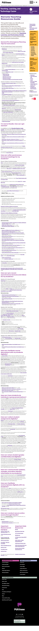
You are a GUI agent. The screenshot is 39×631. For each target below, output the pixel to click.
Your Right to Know (5, 583)
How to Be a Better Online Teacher (8, 88)
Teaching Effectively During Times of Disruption (10, 252)
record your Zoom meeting (19, 165)
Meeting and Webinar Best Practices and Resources (11, 230)
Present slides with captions (6, 315)
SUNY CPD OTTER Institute (8, 112)
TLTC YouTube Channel (19, 533)
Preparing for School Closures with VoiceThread (10, 296)
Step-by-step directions (20, 175)
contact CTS (20, 181)
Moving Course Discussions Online (8, 387)
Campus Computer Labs (5, 537)
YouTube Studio (20, 328)
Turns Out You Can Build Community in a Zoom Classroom (12, 247)
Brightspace (32, 75)
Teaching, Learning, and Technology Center (15, 5)
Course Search (22, 574)
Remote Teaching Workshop (10, 69)
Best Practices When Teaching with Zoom (9, 250)
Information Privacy (5, 585)
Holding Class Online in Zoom (7, 225)
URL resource (9, 168)
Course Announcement (20, 53)
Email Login (4, 579)
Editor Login (4, 581)
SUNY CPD (4, 108)
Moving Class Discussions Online (7, 390)
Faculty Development (33, 59)
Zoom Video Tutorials (11, 255)
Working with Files (6, 74)
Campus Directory (23, 568)
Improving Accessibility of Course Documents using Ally (12, 79)
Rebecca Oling (12, 409)
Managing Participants (7, 78)
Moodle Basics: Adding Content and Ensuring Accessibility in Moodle (13, 136)
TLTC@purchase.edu (33, 91)
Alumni (3, 568)
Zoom (2, 162)
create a (24, 181)
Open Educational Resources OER (33, 63)
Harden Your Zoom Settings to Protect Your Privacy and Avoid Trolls (13, 242)
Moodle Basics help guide (12, 129)
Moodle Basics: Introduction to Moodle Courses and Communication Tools (14, 134)
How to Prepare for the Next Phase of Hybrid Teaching (11, 85)
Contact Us (22, 562)
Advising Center (3, 547)
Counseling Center (4, 549)
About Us (32, 70)
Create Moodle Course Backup (33, 48)
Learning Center (3, 551)
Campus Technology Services (7, 171)
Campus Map (22, 566)
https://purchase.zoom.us (16, 172)
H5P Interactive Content (6, 337)
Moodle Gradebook (17, 459)
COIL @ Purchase (32, 68)
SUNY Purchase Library (5, 540)
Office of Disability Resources (6, 545)
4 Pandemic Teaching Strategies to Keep (9, 83)
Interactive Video (18, 338)
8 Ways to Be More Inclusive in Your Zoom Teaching (11, 245)
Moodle (2, 420)
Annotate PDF (12, 429)
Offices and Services (4, 5)
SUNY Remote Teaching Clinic (20, 543)
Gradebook (22, 421)
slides (7, 223)
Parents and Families (6, 566)
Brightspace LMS (33, 42)
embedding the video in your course (18, 168)
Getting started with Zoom (6, 257)
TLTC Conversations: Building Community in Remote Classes (12, 391)
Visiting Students (5, 572)
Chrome (10, 288)
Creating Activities (6, 75)
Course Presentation (8, 338)
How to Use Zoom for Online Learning (8, 231)
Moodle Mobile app (9, 152)
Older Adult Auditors (6, 570)
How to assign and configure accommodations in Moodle (12, 502)
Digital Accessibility (10, 316)
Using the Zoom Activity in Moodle (8, 226)
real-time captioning (10, 313)
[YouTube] (22, 614)
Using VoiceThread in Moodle (7, 298)
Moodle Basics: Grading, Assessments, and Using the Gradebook (12, 140)
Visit (3, 589)
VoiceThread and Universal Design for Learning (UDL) (11, 303)
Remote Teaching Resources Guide (33, 53)
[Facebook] (16, 614)
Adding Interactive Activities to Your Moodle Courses (11, 344)
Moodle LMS (25, 5)
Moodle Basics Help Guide (19, 531)
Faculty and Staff (5, 564)
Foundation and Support (6, 591)
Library (31, 80)
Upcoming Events (32, 34)
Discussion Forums (8, 363)
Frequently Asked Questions (33, 38)
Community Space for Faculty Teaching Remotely (10, 100)
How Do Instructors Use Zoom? (7, 236)
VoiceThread (3, 280)
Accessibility (3, 542)
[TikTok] (19, 614)
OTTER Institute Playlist (6, 121)
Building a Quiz (20, 491)
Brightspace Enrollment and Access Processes (33, 87)
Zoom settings (8, 65)
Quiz (10, 488)
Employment (4, 587)
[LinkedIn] (20, 614)
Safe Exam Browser (5, 521)
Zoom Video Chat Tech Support (13, 190)
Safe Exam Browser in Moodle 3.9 (8, 522)
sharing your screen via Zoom (8, 314)
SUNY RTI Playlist (18, 109)
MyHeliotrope (17, 535)
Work (2, 182)
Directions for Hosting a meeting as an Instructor (9, 206)
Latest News (33, 31)
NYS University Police (24, 572)
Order (4, 182)
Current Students (5, 562)
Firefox (7, 288)
